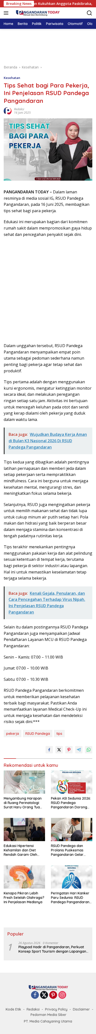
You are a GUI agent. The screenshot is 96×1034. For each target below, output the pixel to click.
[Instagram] (62, 995)
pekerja (12, 733)
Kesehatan (12, 78)
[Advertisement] (48, 46)
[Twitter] (44, 995)
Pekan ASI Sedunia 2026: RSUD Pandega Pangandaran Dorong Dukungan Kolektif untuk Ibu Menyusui (71, 803)
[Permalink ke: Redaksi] (8, 110)
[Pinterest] (53, 995)
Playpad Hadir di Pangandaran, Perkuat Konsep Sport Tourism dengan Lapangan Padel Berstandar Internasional (52, 949)
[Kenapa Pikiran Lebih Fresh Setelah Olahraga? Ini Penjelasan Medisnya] (24, 877)
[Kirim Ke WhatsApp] (88, 749)
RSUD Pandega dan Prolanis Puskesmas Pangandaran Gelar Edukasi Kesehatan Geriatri (67, 850)
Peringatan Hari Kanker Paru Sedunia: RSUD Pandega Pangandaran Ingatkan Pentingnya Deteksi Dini (70, 897)
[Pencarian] (89, 13)
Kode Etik (13, 1009)
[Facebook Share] (49, 749)
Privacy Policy (56, 1009)
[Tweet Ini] (59, 749)
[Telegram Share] (78, 749)
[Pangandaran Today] (37, 13)
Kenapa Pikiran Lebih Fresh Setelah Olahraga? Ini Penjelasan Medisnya (24, 897)
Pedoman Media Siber (48, 1014)
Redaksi (19, 109)
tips (59, 733)
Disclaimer (81, 1009)
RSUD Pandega (37, 733)
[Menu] (7, 13)
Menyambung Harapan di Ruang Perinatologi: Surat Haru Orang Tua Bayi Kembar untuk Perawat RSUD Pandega (23, 803)
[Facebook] (35, 995)
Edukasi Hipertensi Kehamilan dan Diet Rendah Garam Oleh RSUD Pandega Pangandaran (20, 850)
